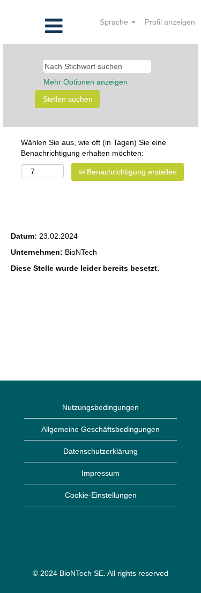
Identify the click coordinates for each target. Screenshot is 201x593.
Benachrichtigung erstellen (131, 172)
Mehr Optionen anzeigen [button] (85, 82)
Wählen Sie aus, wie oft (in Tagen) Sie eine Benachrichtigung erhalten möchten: (93, 147)
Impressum (100, 473)
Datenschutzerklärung (100, 451)
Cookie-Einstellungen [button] (101, 495)
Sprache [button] (115, 22)
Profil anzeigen (170, 22)
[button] (33, 26)
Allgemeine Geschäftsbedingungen (100, 429)
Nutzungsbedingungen (100, 407)
